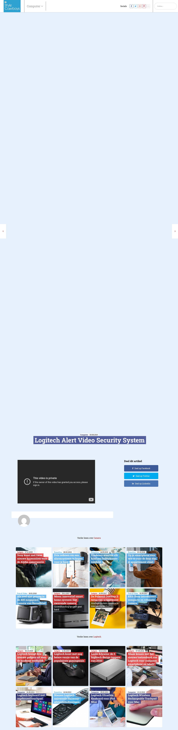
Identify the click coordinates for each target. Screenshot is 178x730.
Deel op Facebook (142, 468)
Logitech (97, 636)
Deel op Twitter (143, 476)
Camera (97, 538)
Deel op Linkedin (142, 483)
